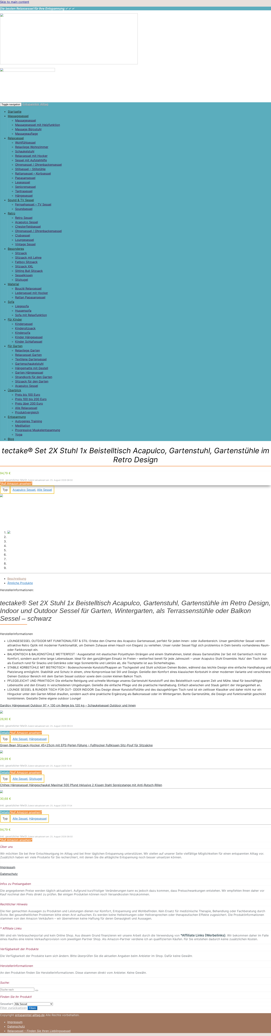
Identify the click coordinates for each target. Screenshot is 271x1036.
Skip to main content (14, 2)
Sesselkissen (24, 275)
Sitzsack (21, 253)
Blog (11, 439)
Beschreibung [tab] (16, 578)
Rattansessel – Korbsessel (33, 173)
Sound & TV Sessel (21, 200)
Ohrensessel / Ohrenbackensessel (38, 164)
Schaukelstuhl (24, 151)
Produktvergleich (27, 412)
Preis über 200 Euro (29, 403)
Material (13, 284)
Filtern (32, 1008)
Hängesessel (24, 195)
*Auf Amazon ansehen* (16, 483)
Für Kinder (15, 319)
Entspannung (17, 417)
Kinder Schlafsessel (28, 341)
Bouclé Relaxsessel (28, 288)
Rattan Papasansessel (30, 297)
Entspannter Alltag (35, 104)
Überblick (14, 390)
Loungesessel (24, 240)
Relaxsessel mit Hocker (31, 156)
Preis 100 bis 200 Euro (31, 399)
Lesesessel (22, 182)
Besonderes (16, 248)
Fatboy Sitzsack (26, 262)
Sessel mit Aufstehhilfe (31, 160)
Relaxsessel (16, 138)
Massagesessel (18, 116)
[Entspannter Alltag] (69, 63)
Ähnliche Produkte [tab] (20, 583)
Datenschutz (9, 874)
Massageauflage (26, 133)
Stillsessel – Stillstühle (30, 169)
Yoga (18, 434)
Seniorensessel (25, 187)
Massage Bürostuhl (28, 129)
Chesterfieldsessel (28, 226)
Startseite (14, 111)
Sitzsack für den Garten (31, 381)
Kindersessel (24, 324)
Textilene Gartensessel (31, 359)
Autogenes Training (28, 421)
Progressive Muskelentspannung (37, 430)
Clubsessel (22, 235)
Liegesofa (22, 306)
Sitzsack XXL (24, 266)
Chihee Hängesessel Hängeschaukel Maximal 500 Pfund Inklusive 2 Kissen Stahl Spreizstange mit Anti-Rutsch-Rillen (81, 785)
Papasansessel (25, 178)
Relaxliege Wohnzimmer (31, 147)
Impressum (7, 867)
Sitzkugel (21, 279)
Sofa (11, 302)
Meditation (22, 425)
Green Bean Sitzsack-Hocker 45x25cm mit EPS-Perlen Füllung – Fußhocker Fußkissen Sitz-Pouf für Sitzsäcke (76, 745)
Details (5, 732)
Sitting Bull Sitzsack (29, 271)
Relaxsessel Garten (28, 355)
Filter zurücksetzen (13, 1008)
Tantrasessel (23, 191)
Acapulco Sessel (26, 222)
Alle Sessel (44, 490)
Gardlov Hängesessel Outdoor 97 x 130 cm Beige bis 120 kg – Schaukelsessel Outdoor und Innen (68, 705)
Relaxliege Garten (27, 350)
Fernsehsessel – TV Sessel (33, 204)
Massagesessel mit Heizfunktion (37, 125)
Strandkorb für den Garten (33, 377)
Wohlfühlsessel (25, 142)
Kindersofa (22, 333)
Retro (11, 213)
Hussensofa (23, 310)
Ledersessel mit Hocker (31, 293)
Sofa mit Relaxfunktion (31, 315)
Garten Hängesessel (29, 372)
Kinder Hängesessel (29, 337)
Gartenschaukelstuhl (29, 363)
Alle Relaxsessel (26, 408)
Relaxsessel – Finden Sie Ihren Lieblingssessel (39, 1031)
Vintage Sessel (25, 244)
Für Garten (15, 346)
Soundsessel (23, 209)
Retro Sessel (23, 218)
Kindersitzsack (25, 328)
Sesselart (6, 1004)
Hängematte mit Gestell (31, 368)
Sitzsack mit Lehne (28, 257)
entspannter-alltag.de (30, 1015)
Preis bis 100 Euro (27, 394)
